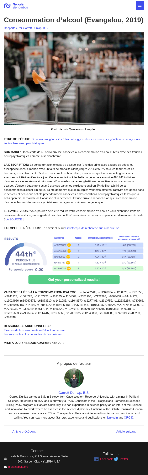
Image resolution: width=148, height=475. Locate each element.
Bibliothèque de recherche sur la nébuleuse (92, 228)
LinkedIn (112, 417)
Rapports (9, 28)
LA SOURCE (13, 219)
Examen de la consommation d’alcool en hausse (34, 330)
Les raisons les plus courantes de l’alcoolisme (32, 334)
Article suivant (127, 431)
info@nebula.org (18, 466)
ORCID (128, 417)
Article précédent (22, 431)
